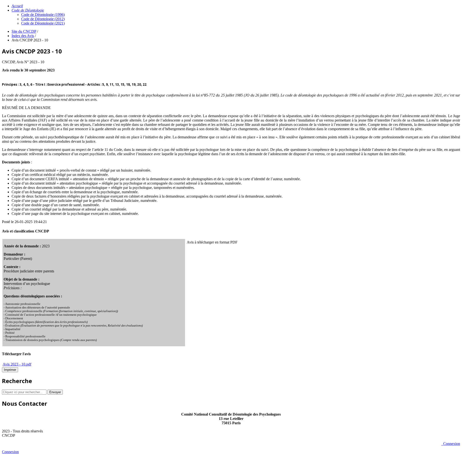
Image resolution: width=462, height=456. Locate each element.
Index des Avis (23, 36)
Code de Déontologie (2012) (43, 19)
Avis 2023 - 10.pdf (17, 364)
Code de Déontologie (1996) (43, 15)
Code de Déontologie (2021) (43, 23)
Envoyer (55, 392)
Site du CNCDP (24, 31)
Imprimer (10, 370)
